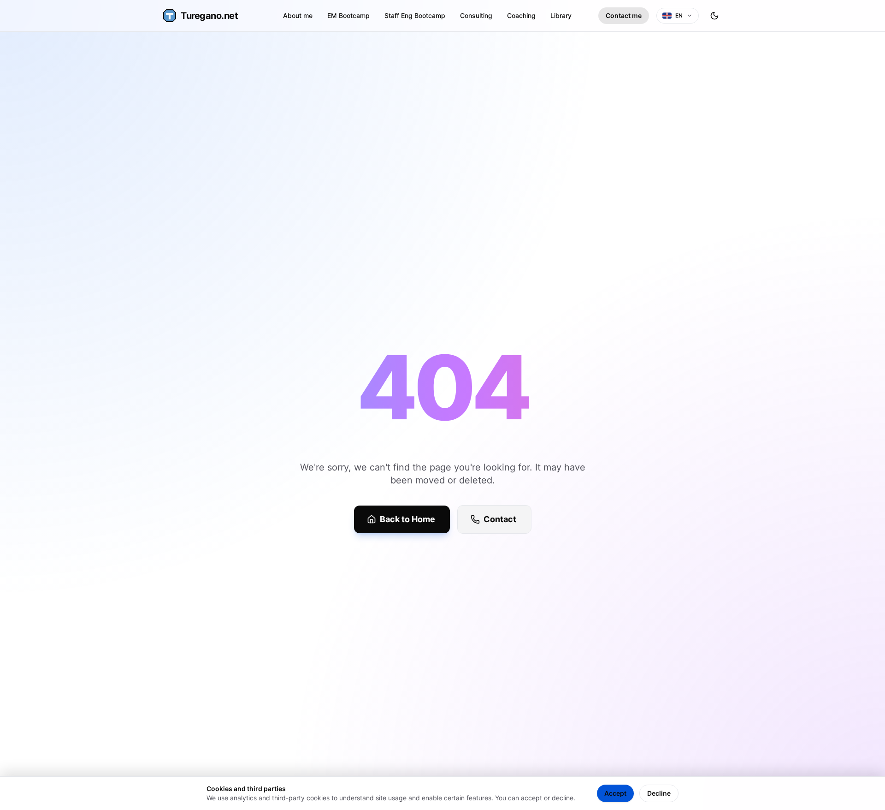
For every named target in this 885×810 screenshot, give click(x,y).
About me (298, 15)
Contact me (624, 15)
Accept (615, 793)
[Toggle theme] (714, 15)
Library (561, 15)
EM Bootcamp (348, 15)
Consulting (476, 15)
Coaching (521, 15)
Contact (500, 519)
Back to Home (407, 519)
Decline (659, 793)
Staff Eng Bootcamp (414, 15)
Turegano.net (209, 15)
